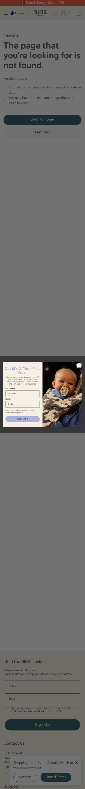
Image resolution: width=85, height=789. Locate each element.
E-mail (8, 399)
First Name (10, 389)
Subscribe (22, 419)
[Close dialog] (79, 365)
